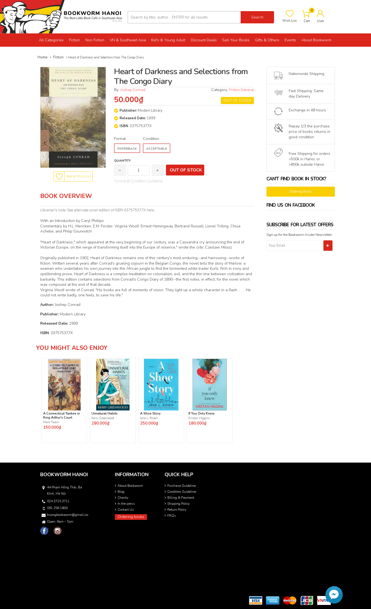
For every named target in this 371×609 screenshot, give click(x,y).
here (150, 210)
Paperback (127, 148)
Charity (123, 497)
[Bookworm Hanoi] (62, 16)
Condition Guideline (181, 491)
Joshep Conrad (132, 89)
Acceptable (156, 148)
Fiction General (241, 89)
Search (257, 17)
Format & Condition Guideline (138, 181)
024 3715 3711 (58, 501)
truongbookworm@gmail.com (67, 515)
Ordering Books (300, 191)
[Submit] (328, 245)
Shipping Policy (178, 503)
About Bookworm (130, 486)
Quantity (122, 160)
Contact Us (126, 509)
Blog (121, 491)
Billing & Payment (180, 497)
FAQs (171, 515)
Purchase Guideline (181, 486)
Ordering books (131, 516)
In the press (126, 503)
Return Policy (176, 509)
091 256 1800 (57, 508)
